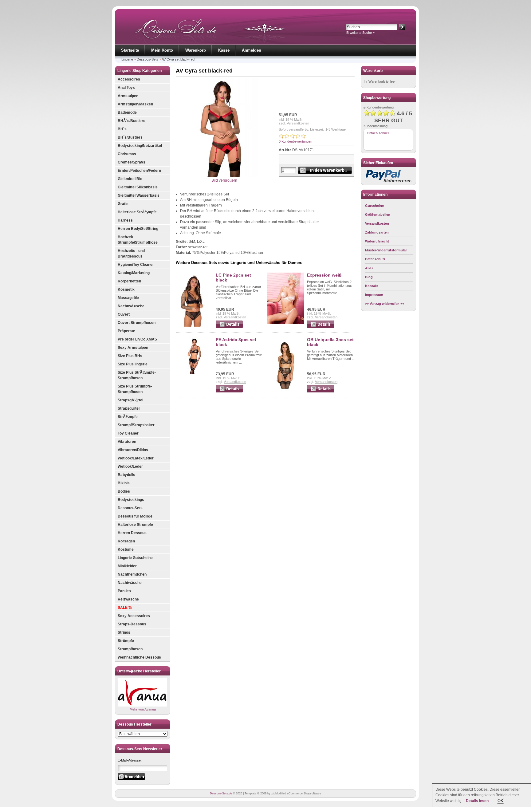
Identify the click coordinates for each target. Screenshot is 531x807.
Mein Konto (162, 50)
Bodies (124, 491)
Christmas (127, 154)
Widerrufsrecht (377, 241)
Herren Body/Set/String (138, 228)
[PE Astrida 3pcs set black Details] (229, 391)
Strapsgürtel (129, 408)
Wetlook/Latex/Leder (136, 458)
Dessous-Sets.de (221, 793)
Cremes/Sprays (131, 162)
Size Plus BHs (130, 356)
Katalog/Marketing (134, 273)
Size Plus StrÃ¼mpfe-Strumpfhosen (137, 375)
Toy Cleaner (128, 433)
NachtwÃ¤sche (131, 306)
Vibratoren (127, 441)
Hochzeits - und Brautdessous (131, 253)
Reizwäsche (128, 599)
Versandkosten (298, 123)
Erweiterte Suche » (360, 32)
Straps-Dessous (132, 624)
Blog (369, 277)
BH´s (122, 129)
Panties (124, 591)
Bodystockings (131, 500)
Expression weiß (324, 275)
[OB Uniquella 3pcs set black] (285, 390)
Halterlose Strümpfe (135, 524)
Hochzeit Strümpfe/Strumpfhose (138, 240)
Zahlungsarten (377, 232)
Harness (125, 220)
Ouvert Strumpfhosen (136, 323)
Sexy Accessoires (134, 616)
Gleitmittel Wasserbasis (138, 195)
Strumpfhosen (130, 649)
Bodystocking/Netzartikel (140, 146)
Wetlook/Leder (130, 466)
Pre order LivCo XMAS (137, 339)
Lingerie (127, 59)
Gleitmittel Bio (130, 179)
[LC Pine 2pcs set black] (194, 325)
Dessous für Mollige (135, 516)
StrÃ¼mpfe (128, 417)
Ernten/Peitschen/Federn (139, 170)
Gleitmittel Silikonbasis (138, 187)
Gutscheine (374, 205)
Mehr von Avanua (143, 709)
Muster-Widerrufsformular (386, 250)
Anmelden (251, 50)
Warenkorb (195, 50)
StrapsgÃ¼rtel (130, 400)
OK (500, 800)
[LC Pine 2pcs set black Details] (229, 327)
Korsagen (126, 541)
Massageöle (128, 298)
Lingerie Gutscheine (135, 558)
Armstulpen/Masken (135, 104)
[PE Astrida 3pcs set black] (194, 373)
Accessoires (129, 79)
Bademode (127, 112)
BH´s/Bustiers (130, 137)
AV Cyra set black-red (178, 59)
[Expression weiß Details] (320, 327)
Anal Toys (126, 87)
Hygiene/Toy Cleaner (136, 264)
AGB (369, 268)
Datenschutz (375, 259)
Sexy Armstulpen (133, 347)
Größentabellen (377, 214)
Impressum (374, 295)
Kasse (224, 50)
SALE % (125, 607)
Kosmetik (126, 289)
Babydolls (126, 475)
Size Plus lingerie (133, 364)
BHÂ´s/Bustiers (131, 121)
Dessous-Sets (147, 59)
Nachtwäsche (130, 583)
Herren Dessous (132, 533)
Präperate (126, 331)
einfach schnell (378, 133)
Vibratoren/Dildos (133, 450)
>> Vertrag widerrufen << (384, 303)
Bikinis (124, 483)
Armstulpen (128, 96)
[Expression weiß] (285, 323)
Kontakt (371, 286)
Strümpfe (126, 641)
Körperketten (129, 281)
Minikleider (127, 566)
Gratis (123, 204)
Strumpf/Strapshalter (136, 425)
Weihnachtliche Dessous (139, 657)
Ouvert (124, 314)
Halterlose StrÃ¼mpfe (137, 212)
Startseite (130, 50)
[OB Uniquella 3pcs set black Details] (320, 391)
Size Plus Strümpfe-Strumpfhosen (135, 389)
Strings (124, 632)
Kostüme (126, 549)
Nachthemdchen (132, 574)
